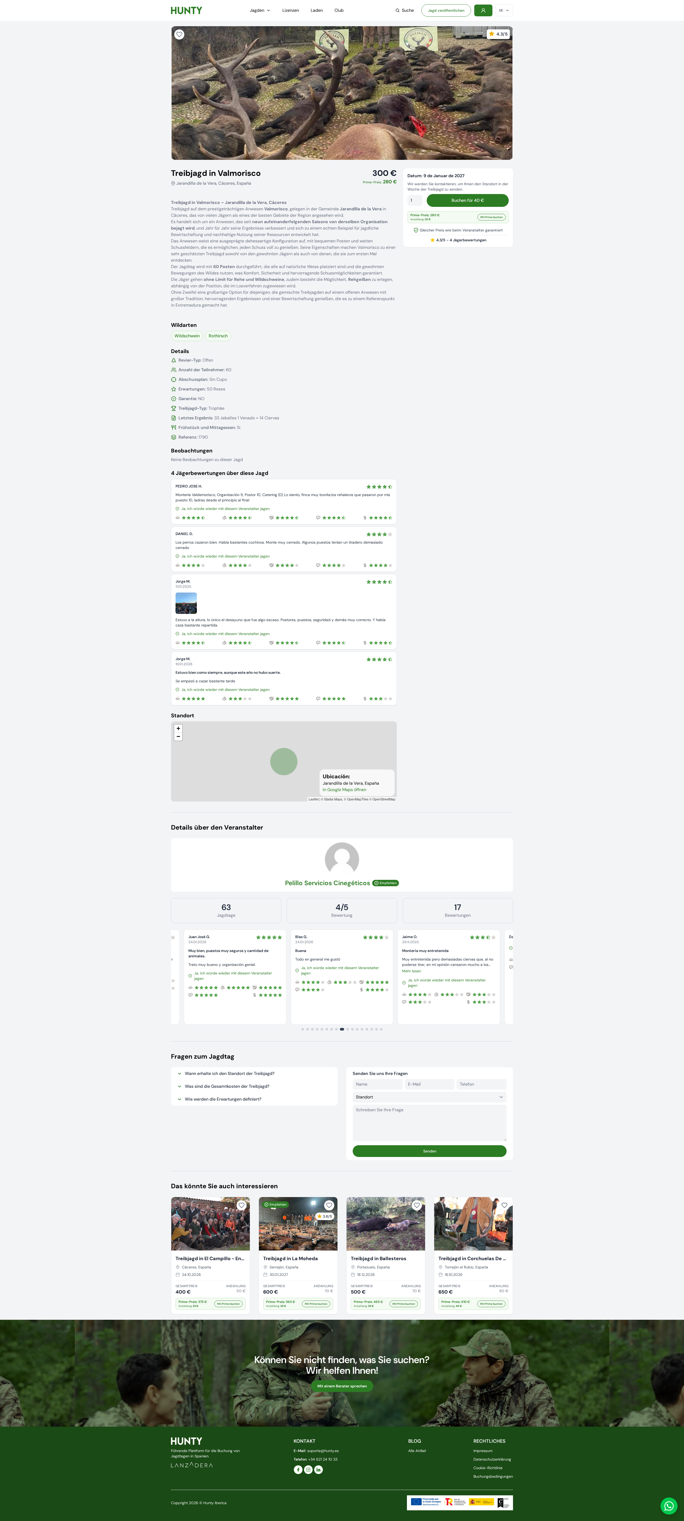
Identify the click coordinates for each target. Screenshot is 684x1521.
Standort (182, 715)
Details (180, 351)
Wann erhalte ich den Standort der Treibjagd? (229, 1073)
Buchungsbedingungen (493, 1476)
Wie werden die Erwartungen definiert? (223, 1099)
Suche (408, 10)
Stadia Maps (333, 799)
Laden (317, 10)
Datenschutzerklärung (492, 1459)
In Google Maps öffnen (344, 789)
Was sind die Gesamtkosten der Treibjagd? (227, 1086)
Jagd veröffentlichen (446, 10)
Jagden (257, 10)
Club (339, 10)
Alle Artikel (417, 1450)
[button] (178, 729)
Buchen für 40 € (468, 200)
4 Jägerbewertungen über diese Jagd (219, 473)
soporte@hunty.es (323, 1450)
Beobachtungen (191, 450)
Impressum (482, 1450)
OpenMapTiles (357, 799)
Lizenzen (290, 10)
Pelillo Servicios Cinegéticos (327, 883)
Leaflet (313, 799)
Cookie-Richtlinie (488, 1467)
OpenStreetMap (383, 799)
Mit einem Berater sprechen (342, 1386)
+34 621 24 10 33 (322, 1459)
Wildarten (184, 325)
